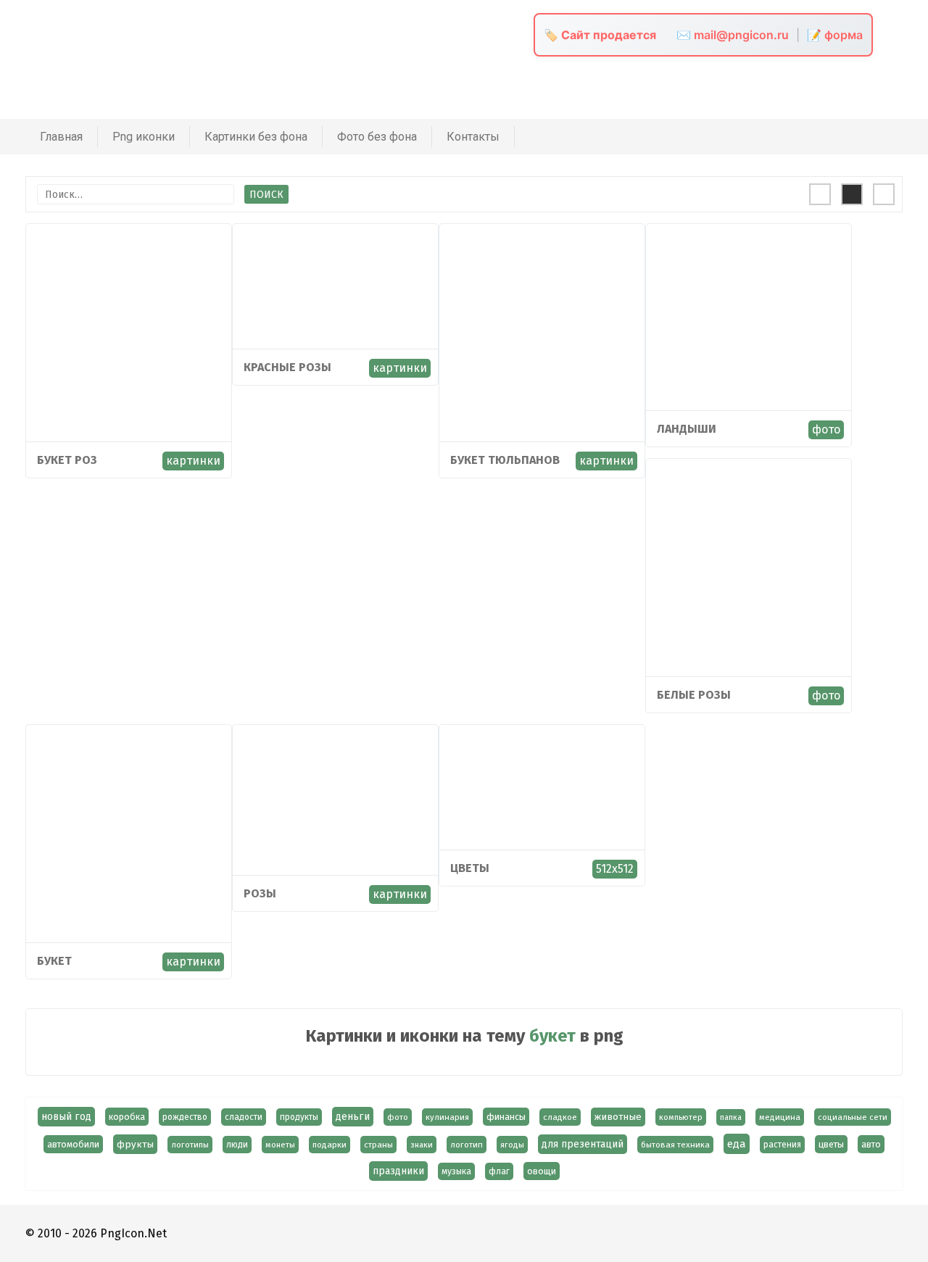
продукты (299, 1117)
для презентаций (583, 1144)
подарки (329, 1144)
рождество (184, 1117)
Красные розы (287, 367)
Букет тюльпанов (505, 460)
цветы (469, 868)
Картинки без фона (255, 137)
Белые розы (694, 695)
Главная (61, 137)
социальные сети (852, 1117)
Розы (260, 893)
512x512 (615, 869)
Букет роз (67, 460)
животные (618, 1117)
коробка (127, 1116)
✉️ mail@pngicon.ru (732, 35)
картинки (193, 461)
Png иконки (143, 137)
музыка (456, 1171)
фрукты (135, 1144)
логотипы (190, 1144)
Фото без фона (377, 137)
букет (54, 961)
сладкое (560, 1117)
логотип (466, 1144)
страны (378, 1144)
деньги (353, 1117)
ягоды (512, 1144)
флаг (499, 1171)
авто (871, 1144)
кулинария (447, 1117)
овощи (541, 1171)
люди (237, 1144)
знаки (421, 1144)
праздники (398, 1171)
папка (731, 1117)
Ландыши (686, 429)
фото (826, 429)
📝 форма (835, 35)
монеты (280, 1144)
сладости (243, 1117)
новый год (66, 1117)
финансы (506, 1116)
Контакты (473, 137)
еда (736, 1143)
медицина (779, 1117)
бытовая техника (675, 1144)
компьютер (681, 1117)
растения (782, 1144)
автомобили (73, 1144)
